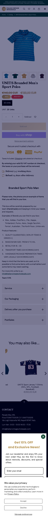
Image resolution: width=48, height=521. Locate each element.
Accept (23, 501)
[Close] (43, 436)
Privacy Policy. (13, 494)
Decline (23, 507)
